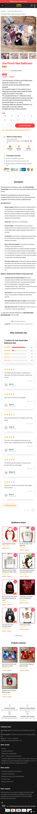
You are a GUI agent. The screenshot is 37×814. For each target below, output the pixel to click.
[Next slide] (33, 34)
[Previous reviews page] (24, 510)
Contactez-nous (5, 779)
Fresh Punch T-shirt (25, 625)
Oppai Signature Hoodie (8, 543)
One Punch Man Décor (14, 11)
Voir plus (18, 635)
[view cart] (34, 5)
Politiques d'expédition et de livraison (11, 771)
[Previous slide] (3, 34)
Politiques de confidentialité (9, 753)
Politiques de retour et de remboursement (12, 776)
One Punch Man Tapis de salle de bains (13, 14)
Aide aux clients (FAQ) (7, 781)
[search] (32, 5)
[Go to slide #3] (23, 56)
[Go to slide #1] (5, 56)
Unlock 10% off (3, 806)
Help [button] (34, 811)
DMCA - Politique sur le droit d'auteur (11, 756)
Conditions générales (7, 751)
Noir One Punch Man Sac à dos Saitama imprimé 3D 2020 (9, 598)
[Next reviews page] (33, 510)
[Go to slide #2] (14, 56)
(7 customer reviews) (16, 70)
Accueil (3, 11)
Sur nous (3, 748)
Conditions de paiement (7, 774)
